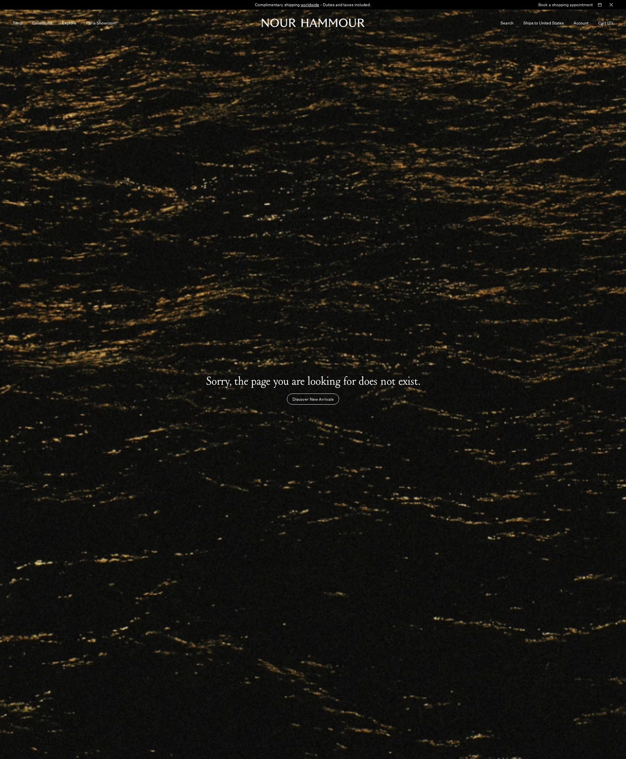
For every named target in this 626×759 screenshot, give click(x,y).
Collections (42, 22)
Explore (69, 22)
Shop (17, 22)
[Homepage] (313, 23)
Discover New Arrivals (313, 399)
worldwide (310, 4)
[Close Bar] (611, 5)
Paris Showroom (101, 22)
